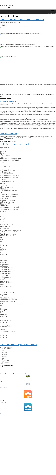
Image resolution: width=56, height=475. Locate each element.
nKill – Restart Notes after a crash (14, 144)
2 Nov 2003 (1, 98)
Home (48, 13)
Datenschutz (51, 13)
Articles (8, 98)
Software (10, 98)
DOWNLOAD (1, 96)
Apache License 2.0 (23, 373)
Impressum (54, 13)
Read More (1, 139)
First (2, 366)
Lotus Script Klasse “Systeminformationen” (18, 345)
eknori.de (4, 2)
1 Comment (8, 141)
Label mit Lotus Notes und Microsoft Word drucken (22, 20)
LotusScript (15, 141)
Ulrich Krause (4, 98)
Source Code (11, 141)
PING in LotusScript (8, 134)
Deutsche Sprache (8, 101)
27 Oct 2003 (1, 141)
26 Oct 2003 (1, 365)
